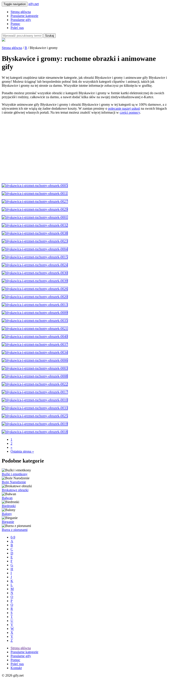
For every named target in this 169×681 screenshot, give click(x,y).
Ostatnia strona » (22, 451)
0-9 (13, 537)
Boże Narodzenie (14, 482)
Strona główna (21, 12)
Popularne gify (21, 20)
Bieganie (8, 522)
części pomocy (130, 112)
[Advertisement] (84, 149)
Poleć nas (17, 28)
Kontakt (16, 668)
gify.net (33, 4)
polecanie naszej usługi (124, 108)
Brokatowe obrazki (15, 490)
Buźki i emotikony (15, 474)
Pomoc (15, 24)
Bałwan (7, 498)
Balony (7, 514)
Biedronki (9, 506)
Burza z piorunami (15, 530)
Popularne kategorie (24, 16)
